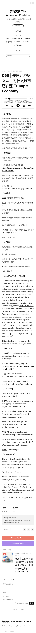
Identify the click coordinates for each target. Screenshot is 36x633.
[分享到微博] (28, 529)
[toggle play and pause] (18, 105)
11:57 (4, 203)
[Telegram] (19, 50)
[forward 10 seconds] (24, 105)
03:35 (4, 198)
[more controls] (29, 105)
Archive (4, 626)
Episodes (19, 626)
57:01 (4, 230)
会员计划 (18, 31)
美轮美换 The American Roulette (16, 621)
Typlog (12, 631)
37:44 (4, 218)
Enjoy (6, 529)
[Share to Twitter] (24, 529)
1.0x (6, 105)
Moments (27, 626)
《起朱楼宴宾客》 (26, 306)
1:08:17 (4, 237)
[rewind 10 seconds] (12, 105)
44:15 (4, 225)
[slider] (9, 99)
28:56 (4, 210)
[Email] (16, 50)
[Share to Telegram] (32, 529)
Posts (11, 626)
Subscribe (18, 26)
